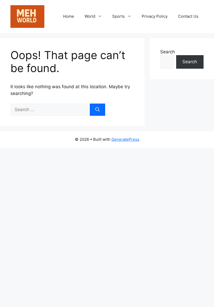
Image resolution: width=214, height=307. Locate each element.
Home (68, 16)
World (90, 16)
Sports (118, 16)
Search (167, 51)
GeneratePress (125, 139)
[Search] (97, 110)
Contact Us (188, 16)
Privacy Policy (155, 16)
